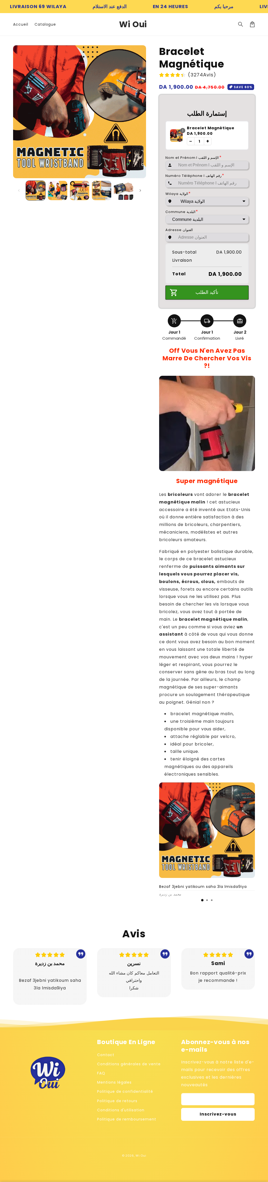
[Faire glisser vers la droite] (140, 190)
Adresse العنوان (179, 229)
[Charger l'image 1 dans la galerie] (35, 190)
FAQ (101, 1073)
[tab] (202, 900)
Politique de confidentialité (125, 1091)
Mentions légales (114, 1082)
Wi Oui (141, 1155)
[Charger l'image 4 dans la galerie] (101, 190)
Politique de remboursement (126, 1119)
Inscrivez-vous (218, 1114)
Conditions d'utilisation (120, 1110)
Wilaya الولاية (178, 194)
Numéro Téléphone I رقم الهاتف (194, 176)
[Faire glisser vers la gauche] (19, 190)
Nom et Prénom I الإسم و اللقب (193, 158)
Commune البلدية (181, 212)
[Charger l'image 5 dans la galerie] (123, 190)
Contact (105, 1054)
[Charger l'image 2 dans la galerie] (57, 190)
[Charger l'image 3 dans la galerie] (79, 190)
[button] (241, 24)
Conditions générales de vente (129, 1064)
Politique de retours (117, 1100)
